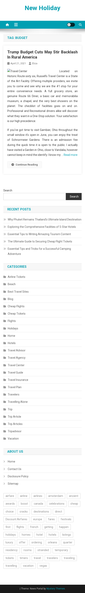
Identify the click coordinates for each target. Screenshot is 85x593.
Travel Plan (15, 387)
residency (12, 550)
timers (24, 558)
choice (10, 511)
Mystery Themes (55, 588)
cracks (24, 511)
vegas (43, 565)
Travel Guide (15, 372)
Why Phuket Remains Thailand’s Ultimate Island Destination (44, 219)
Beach (12, 284)
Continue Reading (27, 164)
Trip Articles (15, 424)
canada (38, 503)
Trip (10, 409)
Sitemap (13, 483)
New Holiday (42, 8)
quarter (67, 542)
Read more (70, 154)
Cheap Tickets (17, 313)
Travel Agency (17, 357)
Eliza (34, 63)
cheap (74, 503)
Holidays (13, 328)
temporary (61, 550)
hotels (52, 534)
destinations (41, 511)
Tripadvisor (15, 431)
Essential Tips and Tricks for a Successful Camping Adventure (39, 251)
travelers (52, 558)
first (8, 527)
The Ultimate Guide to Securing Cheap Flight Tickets (40, 241)
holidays (11, 534)
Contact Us (14, 469)
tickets (10, 558)
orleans (52, 542)
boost (24, 503)
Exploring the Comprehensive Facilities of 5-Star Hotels (42, 226)
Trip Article (14, 416)
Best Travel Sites (18, 291)
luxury (9, 542)
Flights (12, 321)
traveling (69, 558)
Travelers (13, 394)
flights (20, 527)
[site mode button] (71, 25)
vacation (28, 565)
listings (66, 534)
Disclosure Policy (18, 476)
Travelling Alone (18, 401)
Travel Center (16, 365)
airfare (10, 495)
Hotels (12, 343)
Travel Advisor (17, 350)
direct (58, 511)
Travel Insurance (18, 379)
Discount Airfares (16, 519)
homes (26, 534)
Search (7, 190)
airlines (37, 495)
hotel (39, 534)
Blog (10, 299)
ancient (73, 495)
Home (11, 335)
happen (64, 527)
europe (37, 519)
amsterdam (55, 495)
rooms (28, 550)
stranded (43, 550)
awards (10, 503)
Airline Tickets (16, 276)
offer (22, 542)
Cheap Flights (16, 306)
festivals (66, 519)
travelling (11, 565)
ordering (36, 542)
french (34, 527)
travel (37, 558)
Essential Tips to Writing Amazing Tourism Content (39, 234)
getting (48, 527)
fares (51, 519)
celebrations (56, 503)
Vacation (13, 438)
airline (23, 495)
